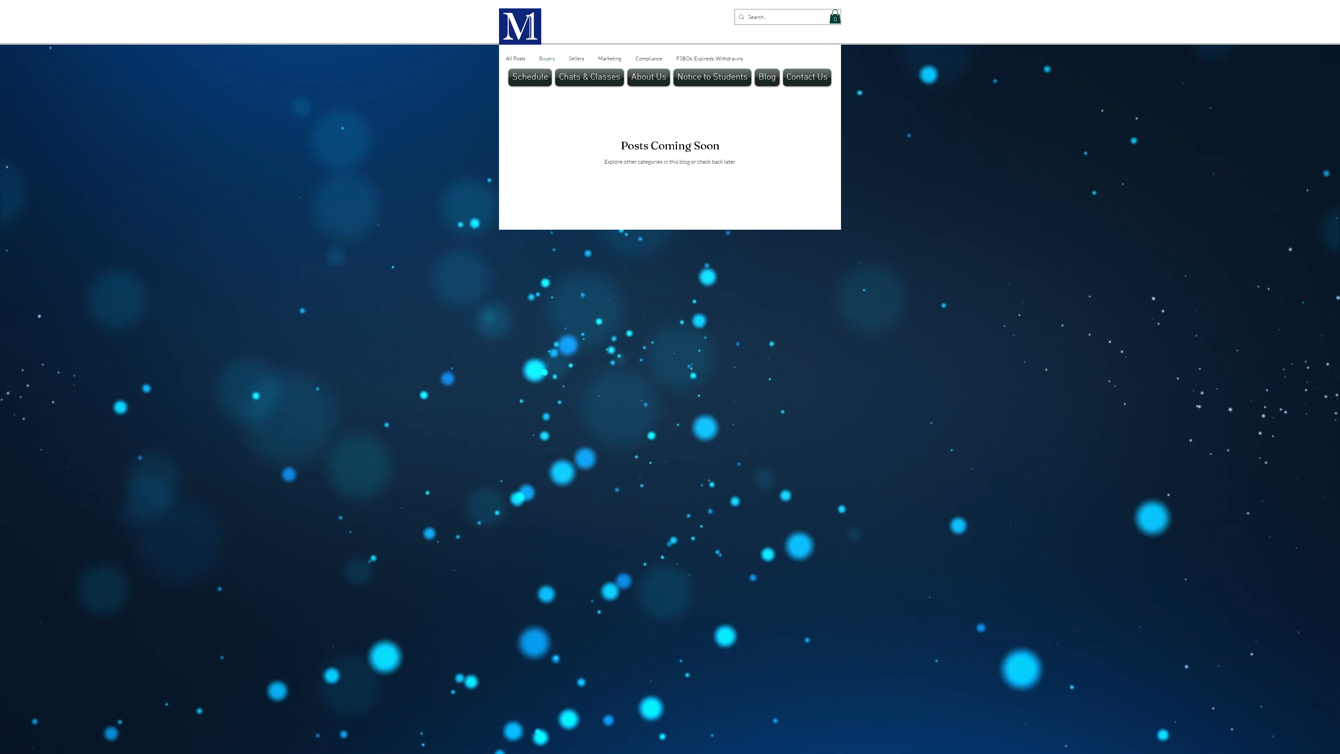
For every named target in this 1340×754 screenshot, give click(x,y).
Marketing (609, 58)
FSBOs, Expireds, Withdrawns (709, 58)
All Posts (515, 58)
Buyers (547, 58)
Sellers (576, 58)
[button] (835, 16)
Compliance (648, 58)
